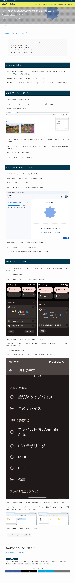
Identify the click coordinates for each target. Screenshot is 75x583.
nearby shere (15, 561)
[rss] (70, 1)
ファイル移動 (20, 563)
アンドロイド (59, 561)
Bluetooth (8, 561)
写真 (33, 563)
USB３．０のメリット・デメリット (22, 52)
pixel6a (24, 561)
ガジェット (6, 14)
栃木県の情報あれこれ (11, 4)
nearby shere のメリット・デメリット (24, 50)
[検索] (72, 1)
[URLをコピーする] (62, 571)
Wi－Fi (42, 561)
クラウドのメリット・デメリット (22, 47)
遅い (48, 563)
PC (20, 561)
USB (32, 561)
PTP (28, 561)
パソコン (14, 563)
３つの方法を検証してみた (20, 45)
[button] (13, 571)
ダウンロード (8, 563)
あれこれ (47, 561)
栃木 (40, 563)
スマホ (65, 561)
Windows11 (37, 561)
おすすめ (53, 561)
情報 (37, 563)
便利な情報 (12, 14)
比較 (44, 563)
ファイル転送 (27, 563)
